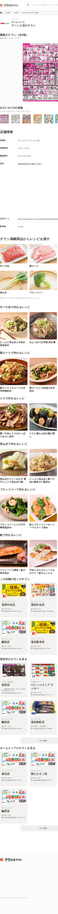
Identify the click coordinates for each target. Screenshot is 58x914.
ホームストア (18, 21)
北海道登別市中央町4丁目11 (30, 164)
